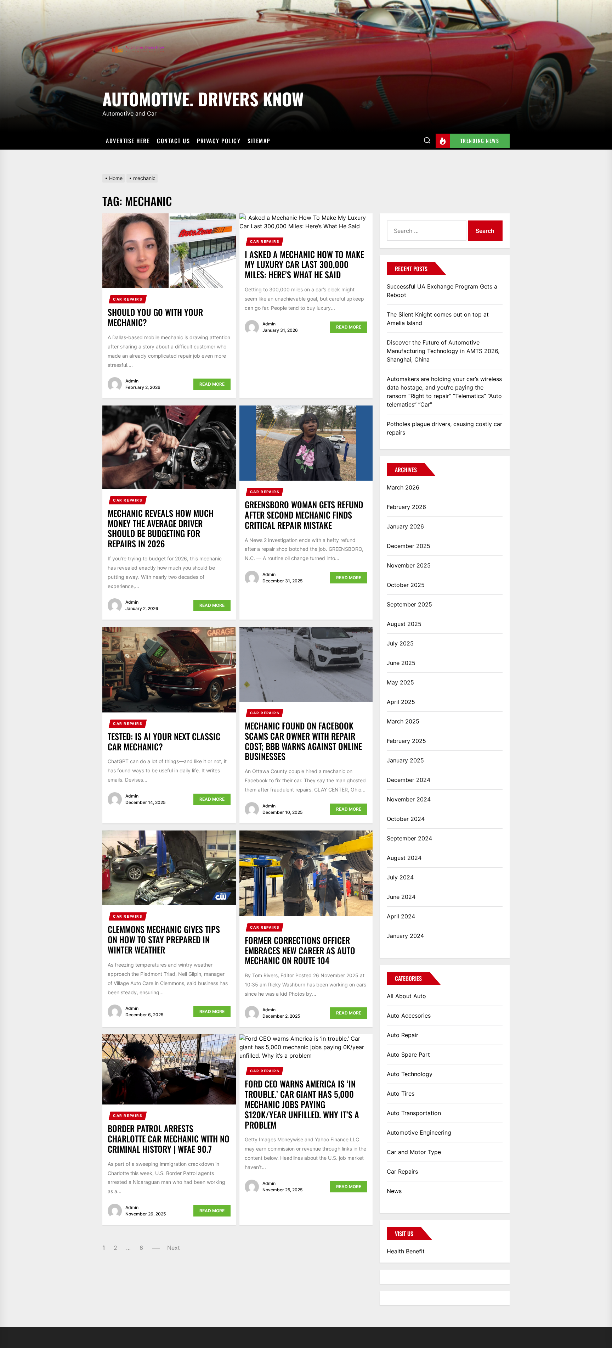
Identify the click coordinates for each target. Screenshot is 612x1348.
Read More (212, 384)
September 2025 (409, 604)
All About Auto (406, 996)
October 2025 (406, 584)
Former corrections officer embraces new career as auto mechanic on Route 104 (300, 950)
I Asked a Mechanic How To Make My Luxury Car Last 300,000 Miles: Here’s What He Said (304, 264)
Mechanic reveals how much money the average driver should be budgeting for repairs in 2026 (161, 528)
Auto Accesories (409, 1015)
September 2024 (409, 838)
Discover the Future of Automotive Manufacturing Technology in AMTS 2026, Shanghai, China (443, 351)
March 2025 (403, 721)
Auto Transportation (414, 1113)
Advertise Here (128, 140)
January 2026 (405, 526)
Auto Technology (409, 1074)
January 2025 (405, 760)
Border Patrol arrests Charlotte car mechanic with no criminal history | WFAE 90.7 (169, 1138)
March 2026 (403, 487)
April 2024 (401, 916)
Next (173, 1247)
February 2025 (406, 740)
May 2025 (400, 682)
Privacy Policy (218, 140)
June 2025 (401, 662)
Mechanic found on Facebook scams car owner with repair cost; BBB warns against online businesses (303, 740)
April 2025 (401, 701)
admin (131, 381)
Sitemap (259, 140)
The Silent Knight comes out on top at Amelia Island (438, 318)
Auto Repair (402, 1035)
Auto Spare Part (408, 1054)
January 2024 (405, 935)
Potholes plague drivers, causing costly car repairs (444, 428)
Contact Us (173, 140)
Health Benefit (406, 1251)
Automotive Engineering (419, 1132)
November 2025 (409, 565)
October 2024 (406, 818)
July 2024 (400, 877)
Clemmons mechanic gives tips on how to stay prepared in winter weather (164, 939)
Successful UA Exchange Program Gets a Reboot (442, 290)
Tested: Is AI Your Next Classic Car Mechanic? (164, 741)
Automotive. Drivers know (203, 97)
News (394, 1191)
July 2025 (400, 643)
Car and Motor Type (414, 1152)
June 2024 (401, 896)
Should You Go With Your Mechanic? (155, 317)
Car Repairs (128, 299)
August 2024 (404, 857)
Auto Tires (400, 1093)
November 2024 (409, 799)
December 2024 (408, 779)
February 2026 (406, 506)
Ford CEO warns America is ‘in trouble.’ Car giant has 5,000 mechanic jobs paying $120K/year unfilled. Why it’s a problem (302, 1104)
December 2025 (408, 545)
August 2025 (404, 623)
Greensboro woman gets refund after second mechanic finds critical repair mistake (304, 514)
